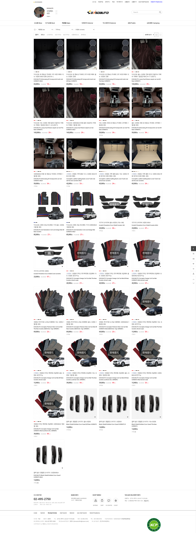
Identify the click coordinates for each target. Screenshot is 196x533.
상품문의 (127, 2)
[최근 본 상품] (193, 268)
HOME (35, 513)
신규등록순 (50, 34)
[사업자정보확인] (126, 519)
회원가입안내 (63, 513)
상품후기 (134, 2)
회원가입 (100, 2)
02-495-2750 (42, 499)
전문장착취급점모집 (95, 513)
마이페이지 (120, 2)
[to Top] (193, 279)
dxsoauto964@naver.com (81, 521)
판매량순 (83, 34)
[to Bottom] (193, 283)
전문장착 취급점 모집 (156, 2)
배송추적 (146, 501)
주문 (113, 2)
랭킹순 (43, 34)
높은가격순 (66, 34)
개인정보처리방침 (52, 513)
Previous (56, 13)
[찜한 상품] (193, 263)
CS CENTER (38, 495)
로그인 (94, 2)
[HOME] (193, 253)
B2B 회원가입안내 (144, 2)
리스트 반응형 (160, 35)
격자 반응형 (156, 35)
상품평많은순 (75, 34)
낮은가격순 (58, 34)
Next (56, 11)
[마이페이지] (193, 273)
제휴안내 (72, 513)
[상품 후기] (193, 258)
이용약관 (42, 513)
